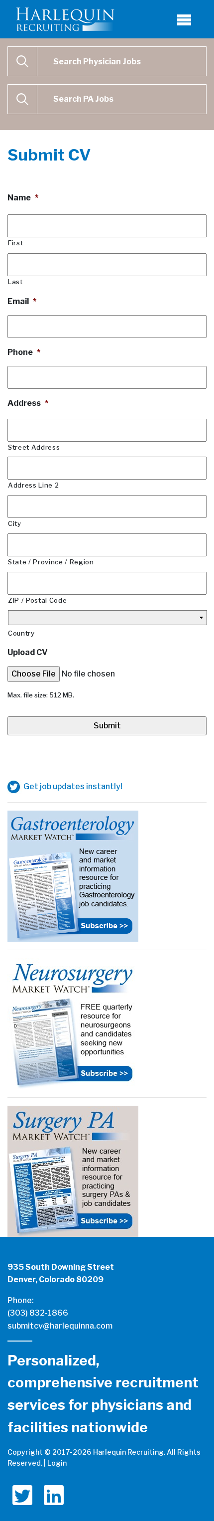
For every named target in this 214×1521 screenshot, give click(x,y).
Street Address (34, 447)
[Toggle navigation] (184, 19)
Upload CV (27, 652)
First (15, 243)
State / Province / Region (51, 562)
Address (27, 403)
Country (21, 633)
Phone (23, 352)
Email (21, 301)
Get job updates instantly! (72, 786)
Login (57, 1463)
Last (15, 282)
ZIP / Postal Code (37, 600)
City (14, 523)
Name (22, 197)
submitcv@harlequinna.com (59, 1326)
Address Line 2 (33, 485)
